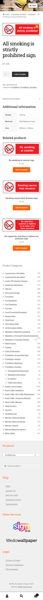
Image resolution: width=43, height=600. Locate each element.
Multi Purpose (10, 343)
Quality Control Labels (13, 386)
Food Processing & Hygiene (15, 312)
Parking (8, 347)
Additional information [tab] (11, 99)
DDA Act (8, 289)
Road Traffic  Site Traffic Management (19, 394)
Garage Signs (10, 316)
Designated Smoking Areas (18, 371)
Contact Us (11, 491)
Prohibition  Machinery (13, 363)
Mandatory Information (17, 375)
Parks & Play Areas (12, 351)
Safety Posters (11, 406)
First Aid (8, 308)
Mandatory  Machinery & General (17, 332)
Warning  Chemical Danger (15, 418)
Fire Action (9, 297)
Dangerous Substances (14, 285)
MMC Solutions (25, 587)
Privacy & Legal (13, 560)
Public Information (15, 383)
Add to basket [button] (21, 170)
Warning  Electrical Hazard (15, 422)
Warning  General (11, 426)
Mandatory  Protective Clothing (17, 340)
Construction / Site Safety (15, 273)
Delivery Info (12, 495)
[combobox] (21, 455)
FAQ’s (8, 486)
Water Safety (10, 433)
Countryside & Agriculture (15, 277)
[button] (37, 26)
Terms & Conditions (15, 565)
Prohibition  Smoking (18, 14)
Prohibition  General (12, 359)
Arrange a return (13, 499)
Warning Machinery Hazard (15, 429)
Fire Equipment (11, 301)
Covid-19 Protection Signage (16, 281)
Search (21, 596)
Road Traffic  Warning (13, 402)
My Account (7, 596)
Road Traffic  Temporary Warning (18, 398)
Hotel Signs (9, 320)
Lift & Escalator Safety (13, 328)
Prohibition (32, 14)
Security (8, 410)
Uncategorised (11, 414)
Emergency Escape (12, 293)
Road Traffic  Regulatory (14, 390)
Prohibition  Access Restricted (16, 355)
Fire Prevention (11, 304)
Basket (33, 594)
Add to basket (20, 74)
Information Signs (12, 324)
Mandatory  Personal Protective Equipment (21, 336)
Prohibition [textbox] (20, 455)
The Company (12, 569)
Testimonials (12, 504)
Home (7, 14)
